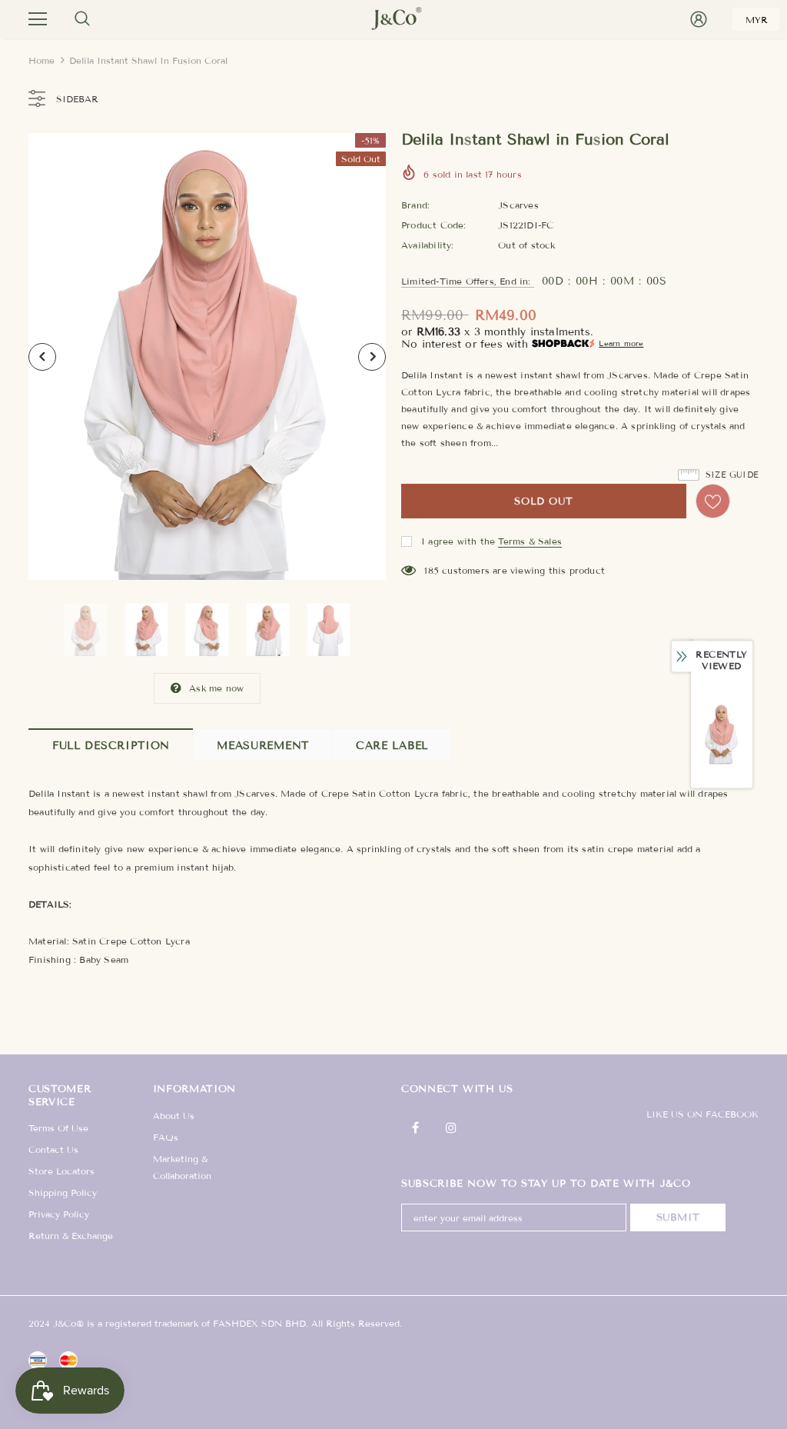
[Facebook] (415, 1127)
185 (431, 570)
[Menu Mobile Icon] (37, 19)
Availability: (427, 245)
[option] (207, 356)
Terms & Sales (530, 541)
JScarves (518, 205)
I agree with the (458, 541)
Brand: (415, 205)
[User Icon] (699, 19)
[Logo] (393, 18)
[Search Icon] (82, 19)
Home (41, 60)
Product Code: (434, 225)
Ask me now (216, 688)
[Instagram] (451, 1127)
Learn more (621, 343)
